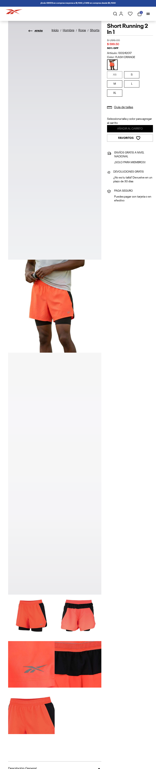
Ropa (82, 30)
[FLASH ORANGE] (112, 64)
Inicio (55, 30)
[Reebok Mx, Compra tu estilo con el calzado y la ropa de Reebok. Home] (14, 11)
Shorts (94, 30)
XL (114, 93)
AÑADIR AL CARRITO (130, 128)
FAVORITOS (126, 138)
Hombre (68, 30)
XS (115, 74)
